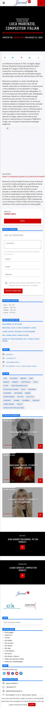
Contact (7, 638)
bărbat (15, 382)
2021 (5, 378)
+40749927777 (11, 358)
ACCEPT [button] (31, 704)
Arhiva (22, 221)
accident (13, 378)
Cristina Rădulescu (19, 386)
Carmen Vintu (19, 37)
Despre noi (8, 635)
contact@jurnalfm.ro (13, 362)
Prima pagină (9, 632)
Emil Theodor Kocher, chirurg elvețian (15, 335)
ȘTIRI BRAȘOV (9, 651)
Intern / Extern (22, 21)
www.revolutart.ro (12, 683)
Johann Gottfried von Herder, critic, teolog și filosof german (21, 340)
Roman (16, 400)
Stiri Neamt (8, 646)
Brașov (6, 382)
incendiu (32, 389)
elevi (23, 389)
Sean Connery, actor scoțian (12, 324)
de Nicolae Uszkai (11, 389)
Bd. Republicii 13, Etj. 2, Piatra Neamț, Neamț (21, 366)
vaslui (19, 404)
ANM (31, 378)
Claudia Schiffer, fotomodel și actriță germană (18, 332)
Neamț (27, 393)
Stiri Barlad (8, 640)
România (25, 400)
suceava (36, 400)
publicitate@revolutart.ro (14, 691)
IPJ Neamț (7, 393)
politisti (30, 397)
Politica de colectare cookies (14, 659)
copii (35, 382)
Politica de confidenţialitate (14, 662)
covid (6, 386)
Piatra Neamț (9, 397)
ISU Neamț (18, 393)
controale (25, 382)
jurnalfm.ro (9, 354)
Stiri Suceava (9, 643)
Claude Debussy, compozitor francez (23, 569)
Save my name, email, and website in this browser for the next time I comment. (25, 283)
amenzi (23, 378)
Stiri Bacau (8, 654)
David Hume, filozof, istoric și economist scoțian (19, 328)
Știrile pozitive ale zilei (14, 408)
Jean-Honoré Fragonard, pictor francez (23, 541)
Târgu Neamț (9, 404)
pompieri (7, 400)
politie (20, 397)
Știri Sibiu (8, 648)
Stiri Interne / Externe (12, 656)
